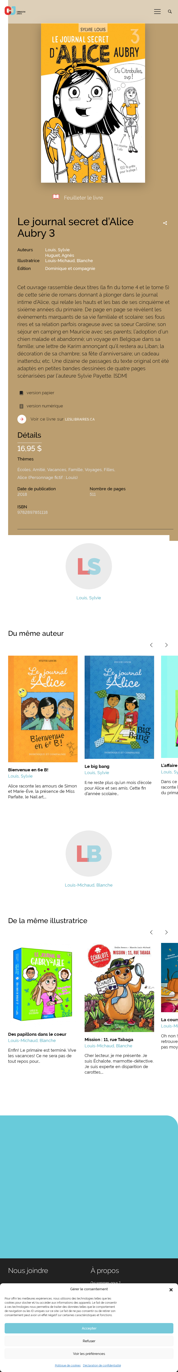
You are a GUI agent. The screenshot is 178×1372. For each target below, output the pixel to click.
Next (166, 645)
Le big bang (97, 766)
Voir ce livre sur (63, 419)
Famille (75, 469)
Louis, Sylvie (57, 249)
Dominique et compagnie (70, 268)
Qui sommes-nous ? (106, 1283)
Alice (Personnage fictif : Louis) (47, 477)
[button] (171, 1289)
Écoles (24, 469)
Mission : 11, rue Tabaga (109, 1039)
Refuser (89, 1341)
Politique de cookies (68, 1365)
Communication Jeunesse (15, 10)
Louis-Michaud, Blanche (69, 260)
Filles (109, 469)
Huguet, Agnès (59, 255)
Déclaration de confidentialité (102, 1365)
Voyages (93, 469)
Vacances (56, 469)
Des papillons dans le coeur (37, 1034)
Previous (151, 645)
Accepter (89, 1328)
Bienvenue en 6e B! (28, 769)
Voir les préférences (89, 1354)
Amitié (39, 469)
